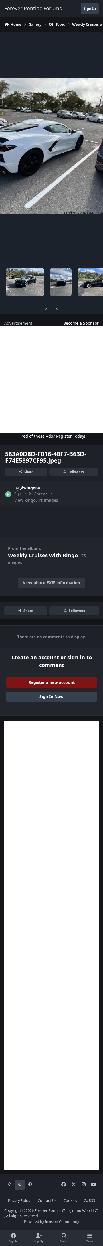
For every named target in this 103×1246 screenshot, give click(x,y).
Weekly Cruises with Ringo (43, 555)
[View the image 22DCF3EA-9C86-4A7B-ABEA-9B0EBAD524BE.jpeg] (61, 282)
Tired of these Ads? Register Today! (51, 436)
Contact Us (47, 1200)
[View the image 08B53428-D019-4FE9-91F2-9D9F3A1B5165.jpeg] (25, 282)
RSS (91, 1200)
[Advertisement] (51, 379)
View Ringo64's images (36, 500)
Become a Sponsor (81, 323)
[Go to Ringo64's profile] (8, 494)
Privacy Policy (19, 1200)
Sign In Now (51, 696)
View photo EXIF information (51, 582)
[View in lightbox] (51, 146)
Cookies (70, 1200)
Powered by (51, 1221)
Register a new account (52, 682)
